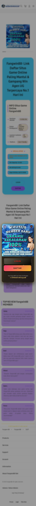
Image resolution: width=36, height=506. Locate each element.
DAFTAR (17, 268)
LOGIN (17, 261)
